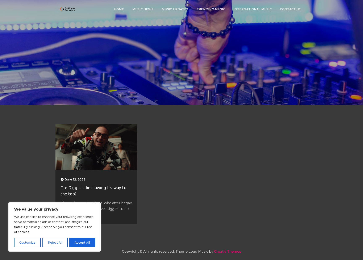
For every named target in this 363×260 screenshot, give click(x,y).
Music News (142, 9)
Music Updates (175, 9)
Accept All (82, 242)
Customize (27, 242)
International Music (253, 9)
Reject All (55, 242)
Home (119, 9)
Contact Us (290, 9)
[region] (54, 227)
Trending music (211, 9)
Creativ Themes (227, 251)
